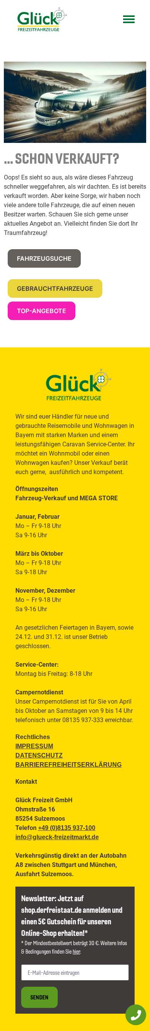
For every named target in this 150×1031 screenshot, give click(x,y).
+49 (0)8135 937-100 (66, 828)
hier (76, 951)
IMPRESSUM (34, 746)
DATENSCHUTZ (39, 755)
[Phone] (135, 1014)
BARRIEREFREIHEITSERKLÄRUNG (68, 764)
